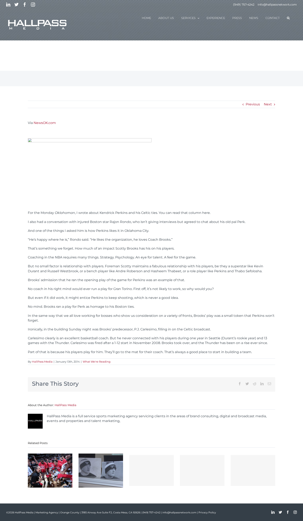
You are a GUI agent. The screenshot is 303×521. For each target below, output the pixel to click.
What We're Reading (96, 361)
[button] (288, 17)
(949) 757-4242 (243, 4)
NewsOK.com (45, 123)
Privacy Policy (207, 512)
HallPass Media (42, 361)
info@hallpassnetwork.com (277, 4)
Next (268, 104)
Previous (253, 104)
